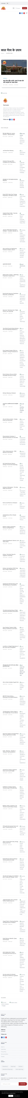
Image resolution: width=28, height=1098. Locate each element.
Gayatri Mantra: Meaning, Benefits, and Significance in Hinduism (10, 922)
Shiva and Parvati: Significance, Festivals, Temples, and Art (10, 249)
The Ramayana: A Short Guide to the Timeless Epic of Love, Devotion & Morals (11, 713)
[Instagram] (22, 13)
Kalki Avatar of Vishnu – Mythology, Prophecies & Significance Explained (11, 276)
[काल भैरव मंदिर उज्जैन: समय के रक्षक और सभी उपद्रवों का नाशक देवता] (14, 67)
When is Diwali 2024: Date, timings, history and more (10, 842)
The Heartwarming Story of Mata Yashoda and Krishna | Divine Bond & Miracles (11, 611)
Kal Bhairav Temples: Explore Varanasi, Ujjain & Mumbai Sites (10, 787)
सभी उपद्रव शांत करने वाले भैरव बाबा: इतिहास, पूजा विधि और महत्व (10, 665)
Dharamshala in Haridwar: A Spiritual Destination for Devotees (10, 437)
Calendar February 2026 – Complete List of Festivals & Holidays (9, 162)
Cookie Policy (12, 1093)
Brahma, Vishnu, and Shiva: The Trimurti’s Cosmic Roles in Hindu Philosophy (10, 807)
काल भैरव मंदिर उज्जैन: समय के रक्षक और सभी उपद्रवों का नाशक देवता (13, 81)
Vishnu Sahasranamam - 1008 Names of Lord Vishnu (9, 452)
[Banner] (4, 93)
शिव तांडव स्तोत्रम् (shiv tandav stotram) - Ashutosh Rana (9, 134)
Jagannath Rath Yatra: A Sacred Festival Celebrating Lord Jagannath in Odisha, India (10, 901)
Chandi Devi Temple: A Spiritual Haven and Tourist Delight (10, 770)
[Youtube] (24, 13)
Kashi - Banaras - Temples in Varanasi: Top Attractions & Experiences (9, 752)
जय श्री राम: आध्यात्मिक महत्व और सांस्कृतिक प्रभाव (10, 404)
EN (7, 3)
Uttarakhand (5, 1066)
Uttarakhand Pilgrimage (7, 1069)
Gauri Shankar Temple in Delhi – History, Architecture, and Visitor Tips (10, 628)
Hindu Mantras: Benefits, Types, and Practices (10, 939)
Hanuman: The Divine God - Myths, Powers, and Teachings (10, 310)
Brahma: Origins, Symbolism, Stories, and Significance (9, 527)
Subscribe (22, 1083)
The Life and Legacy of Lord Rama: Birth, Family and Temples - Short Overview (11, 877)
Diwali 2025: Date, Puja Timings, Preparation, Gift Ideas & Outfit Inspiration (10, 195)
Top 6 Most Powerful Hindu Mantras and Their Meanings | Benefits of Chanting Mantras (11, 329)
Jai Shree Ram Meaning (8, 150)
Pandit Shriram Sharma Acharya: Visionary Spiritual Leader (10, 859)
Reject (11, 1095)
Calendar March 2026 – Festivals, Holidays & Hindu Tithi (10, 214)
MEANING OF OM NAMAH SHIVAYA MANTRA (10, 180)
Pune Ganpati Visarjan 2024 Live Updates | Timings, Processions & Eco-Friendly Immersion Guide (10, 351)
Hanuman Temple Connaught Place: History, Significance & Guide (11, 734)
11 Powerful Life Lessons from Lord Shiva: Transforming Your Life (10, 827)
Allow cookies (16, 1095)
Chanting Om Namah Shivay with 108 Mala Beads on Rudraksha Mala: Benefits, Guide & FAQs (10, 585)
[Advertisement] (14, 30)
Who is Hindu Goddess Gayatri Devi (11, 682)
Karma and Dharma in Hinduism (10, 502)
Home (2, 53)
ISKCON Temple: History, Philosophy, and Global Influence (10, 696)
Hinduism (20, 1066)
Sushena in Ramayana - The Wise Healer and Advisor (10, 488)
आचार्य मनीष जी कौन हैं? (7, 264)
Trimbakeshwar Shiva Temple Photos (9, 515)
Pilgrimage (13, 1066)
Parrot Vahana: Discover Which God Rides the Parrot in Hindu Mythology (10, 375)
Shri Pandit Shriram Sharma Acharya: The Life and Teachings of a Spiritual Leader (11, 464)
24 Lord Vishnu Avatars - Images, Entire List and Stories (10, 420)
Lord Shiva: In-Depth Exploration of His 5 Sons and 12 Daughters (10, 647)
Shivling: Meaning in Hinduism (9, 393)
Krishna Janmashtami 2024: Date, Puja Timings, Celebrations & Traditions (10, 569)
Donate (24, 8)
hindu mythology (19, 1069)
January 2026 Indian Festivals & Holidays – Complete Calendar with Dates (10, 231)
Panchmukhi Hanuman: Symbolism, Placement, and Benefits (10, 294)
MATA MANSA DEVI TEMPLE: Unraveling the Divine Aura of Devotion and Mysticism (9, 953)
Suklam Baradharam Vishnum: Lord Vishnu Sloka (11, 541)
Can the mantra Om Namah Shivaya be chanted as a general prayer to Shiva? (10, 975)
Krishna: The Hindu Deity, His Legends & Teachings (9, 555)
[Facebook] (20, 13)
